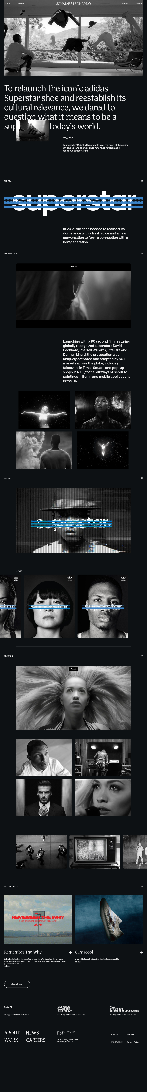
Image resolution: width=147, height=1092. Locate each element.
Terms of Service (116, 1076)
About (8, 4)
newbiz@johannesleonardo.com (71, 1049)
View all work (17, 1019)
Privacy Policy (133, 1076)
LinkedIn (130, 1069)
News (32, 1067)
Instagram (114, 1069)
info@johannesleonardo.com (16, 1049)
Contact (125, 4)
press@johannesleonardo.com (123, 1049)
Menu (139, 4)
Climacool (84, 987)
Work (21, 4)
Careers (35, 1075)
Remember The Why (23, 987)
